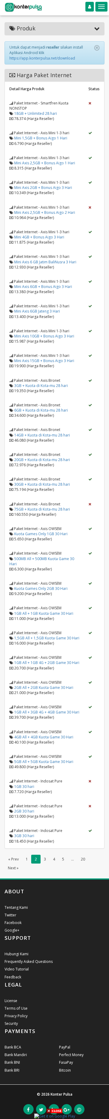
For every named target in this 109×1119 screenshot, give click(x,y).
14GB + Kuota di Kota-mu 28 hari (42, 435)
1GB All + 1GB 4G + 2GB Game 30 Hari (46, 662)
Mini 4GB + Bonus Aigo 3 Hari (39, 237)
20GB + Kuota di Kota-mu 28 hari (42, 459)
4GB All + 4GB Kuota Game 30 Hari (43, 737)
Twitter (10, 915)
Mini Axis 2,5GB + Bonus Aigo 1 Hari (44, 163)
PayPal (64, 1047)
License (11, 1000)
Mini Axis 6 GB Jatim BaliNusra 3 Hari (45, 262)
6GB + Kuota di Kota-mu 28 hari (41, 410)
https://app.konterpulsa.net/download (42, 58)
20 (83, 859)
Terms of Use (16, 1008)
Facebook (13, 922)
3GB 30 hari (24, 835)
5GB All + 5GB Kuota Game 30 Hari (43, 761)
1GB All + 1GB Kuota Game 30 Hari (43, 613)
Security (11, 1023)
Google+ (12, 930)
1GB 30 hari (24, 786)
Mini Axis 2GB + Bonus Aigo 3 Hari (43, 187)
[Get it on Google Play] (54, 1115)
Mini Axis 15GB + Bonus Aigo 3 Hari (44, 360)
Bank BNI (12, 1062)
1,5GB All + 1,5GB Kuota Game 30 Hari (46, 638)
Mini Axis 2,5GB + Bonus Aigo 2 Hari (44, 212)
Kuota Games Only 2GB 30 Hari (41, 588)
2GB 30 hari (24, 811)
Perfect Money (71, 1054)
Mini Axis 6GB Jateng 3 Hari (37, 311)
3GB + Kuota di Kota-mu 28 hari (41, 385)
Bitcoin (65, 1070)
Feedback (13, 977)
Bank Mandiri (16, 1054)
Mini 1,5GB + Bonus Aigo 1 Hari (40, 138)
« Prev (13, 859)
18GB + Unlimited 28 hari (35, 113)
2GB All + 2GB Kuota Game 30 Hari (43, 687)
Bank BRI (12, 1070)
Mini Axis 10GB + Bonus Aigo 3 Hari (44, 336)
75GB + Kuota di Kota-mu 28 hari (42, 509)
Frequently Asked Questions (29, 961)
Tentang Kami (16, 907)
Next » (13, 868)
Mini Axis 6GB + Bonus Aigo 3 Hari (43, 286)
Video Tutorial (17, 969)
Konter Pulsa (61, 1094)
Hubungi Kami (16, 953)
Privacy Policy (16, 1015)
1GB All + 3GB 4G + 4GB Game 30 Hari (46, 712)
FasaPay (66, 1062)
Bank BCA (13, 1047)
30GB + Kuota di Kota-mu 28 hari (42, 484)
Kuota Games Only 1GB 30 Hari (41, 533)
